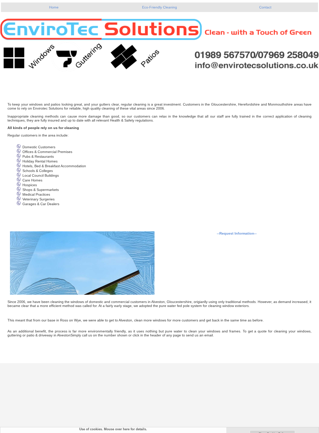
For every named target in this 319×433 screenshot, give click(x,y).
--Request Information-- (237, 233)
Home (54, 7)
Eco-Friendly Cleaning (159, 7)
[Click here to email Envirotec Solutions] (159, 42)
